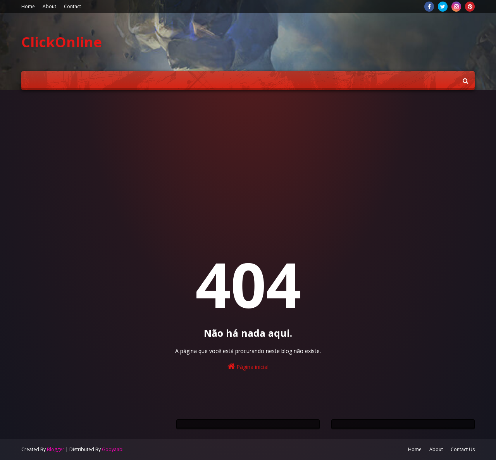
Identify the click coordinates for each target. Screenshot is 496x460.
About (49, 6)
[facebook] (429, 7)
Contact (72, 6)
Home (28, 6)
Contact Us (463, 449)
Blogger (55, 449)
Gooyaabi (113, 449)
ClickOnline (61, 42)
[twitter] (443, 7)
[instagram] (456, 7)
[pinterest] (470, 7)
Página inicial (252, 366)
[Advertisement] (248, 156)
